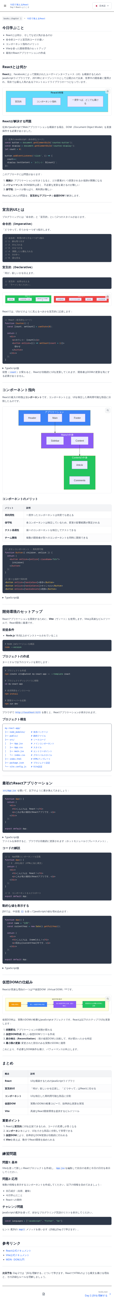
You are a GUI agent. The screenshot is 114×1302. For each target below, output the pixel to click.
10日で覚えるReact (19, 4)
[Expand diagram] (107, 91)
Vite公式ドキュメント (17, 1255)
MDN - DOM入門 (15, 1259)
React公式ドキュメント (18, 1250)
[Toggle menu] (5, 5)
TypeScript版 (12, 368)
